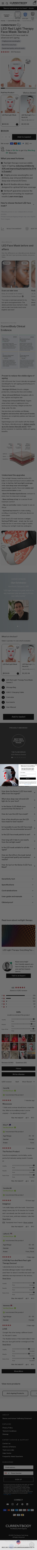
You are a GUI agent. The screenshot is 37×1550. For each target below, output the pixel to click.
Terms (30, 784)
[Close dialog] (36, 765)
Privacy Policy (26, 784)
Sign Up (27, 778)
